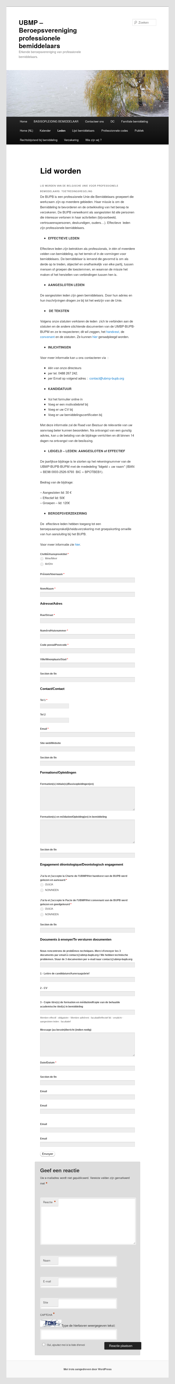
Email (44, 728)
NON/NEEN (51, 890)
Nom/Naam (47, 588)
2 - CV (43, 988)
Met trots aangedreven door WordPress (88, 1369)
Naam (46, 1260)
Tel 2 (43, 714)
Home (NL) (26, 130)
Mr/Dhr (48, 564)
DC (112, 121)
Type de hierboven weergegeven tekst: (88, 1325)
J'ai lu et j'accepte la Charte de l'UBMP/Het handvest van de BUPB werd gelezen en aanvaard (83, 878)
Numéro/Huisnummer (54, 630)
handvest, (113, 331)
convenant (47, 336)
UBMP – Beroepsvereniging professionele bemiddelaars (48, 34)
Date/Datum (48, 1062)
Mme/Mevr (50, 558)
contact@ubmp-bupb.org (106, 378)
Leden (61, 130)
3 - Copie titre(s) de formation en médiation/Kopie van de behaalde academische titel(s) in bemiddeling (80, 1004)
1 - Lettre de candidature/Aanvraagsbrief (64, 973)
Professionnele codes (114, 130)
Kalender (45, 130)
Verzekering (71, 140)
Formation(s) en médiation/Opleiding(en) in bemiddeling (73, 816)
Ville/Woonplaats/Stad (54, 659)
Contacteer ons (94, 121)
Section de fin (48, 673)
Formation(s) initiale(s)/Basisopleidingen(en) (67, 784)
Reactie (49, 1202)
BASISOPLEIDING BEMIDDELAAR (56, 121)
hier (95, 336)
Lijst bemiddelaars (83, 130)
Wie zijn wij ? (93, 140)
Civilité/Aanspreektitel (54, 554)
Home (23, 121)
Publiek (139, 130)
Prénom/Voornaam (52, 574)
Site (45, 1302)
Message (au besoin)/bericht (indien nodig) (65, 1029)
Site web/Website (50, 743)
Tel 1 (43, 700)
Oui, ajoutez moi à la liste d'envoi (66, 1345)
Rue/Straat (47, 615)
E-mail (47, 1281)
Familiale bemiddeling (134, 121)
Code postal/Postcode (54, 644)
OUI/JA (48, 884)
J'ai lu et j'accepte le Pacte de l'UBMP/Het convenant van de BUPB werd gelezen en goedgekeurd (83, 902)
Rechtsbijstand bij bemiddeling (38, 140)
